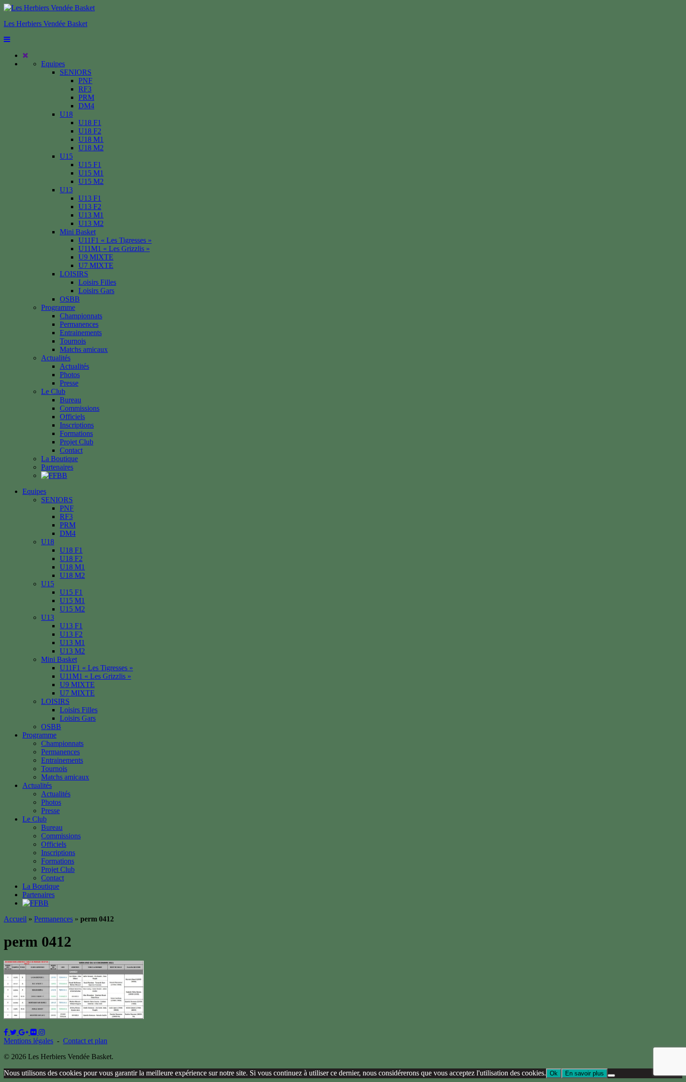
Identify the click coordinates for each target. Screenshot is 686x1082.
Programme (58, 307)
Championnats (81, 316)
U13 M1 (91, 215)
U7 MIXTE (95, 265)
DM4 (86, 106)
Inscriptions (77, 425)
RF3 (84, 89)
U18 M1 (91, 139)
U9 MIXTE (95, 257)
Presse (69, 383)
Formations (76, 433)
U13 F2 (89, 207)
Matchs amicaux (84, 349)
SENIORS (75, 72)
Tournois (73, 341)
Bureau (70, 400)
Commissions (79, 408)
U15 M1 (91, 173)
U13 (66, 190)
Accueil (15, 919)
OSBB (70, 299)
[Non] (611, 1075)
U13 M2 (91, 223)
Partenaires (57, 467)
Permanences (79, 324)
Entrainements (81, 333)
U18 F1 (89, 122)
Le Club (53, 391)
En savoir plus (584, 1073)
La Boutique (59, 459)
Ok (554, 1073)
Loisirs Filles (97, 282)
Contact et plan (85, 1041)
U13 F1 (89, 198)
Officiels (72, 417)
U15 (66, 156)
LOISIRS (74, 274)
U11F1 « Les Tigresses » (115, 240)
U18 (66, 114)
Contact (71, 450)
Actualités (55, 358)
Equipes (53, 64)
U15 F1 (89, 165)
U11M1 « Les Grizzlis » (114, 249)
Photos (70, 375)
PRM (86, 97)
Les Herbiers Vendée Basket (45, 24)
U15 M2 (91, 181)
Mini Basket (78, 232)
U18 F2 (89, 131)
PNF (85, 80)
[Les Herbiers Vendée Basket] (49, 8)
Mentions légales (28, 1041)
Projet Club (76, 442)
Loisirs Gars (96, 291)
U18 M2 (91, 148)
